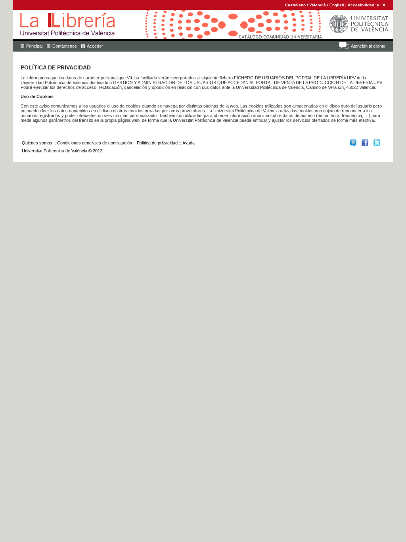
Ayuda (188, 142)
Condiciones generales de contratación (94, 142)
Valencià (317, 5)
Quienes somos (37, 142)
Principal (34, 46)
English (336, 5)
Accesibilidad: (362, 5)
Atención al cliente (368, 46)
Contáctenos (64, 46)
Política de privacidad (157, 142)
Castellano (295, 5)
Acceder (95, 46)
